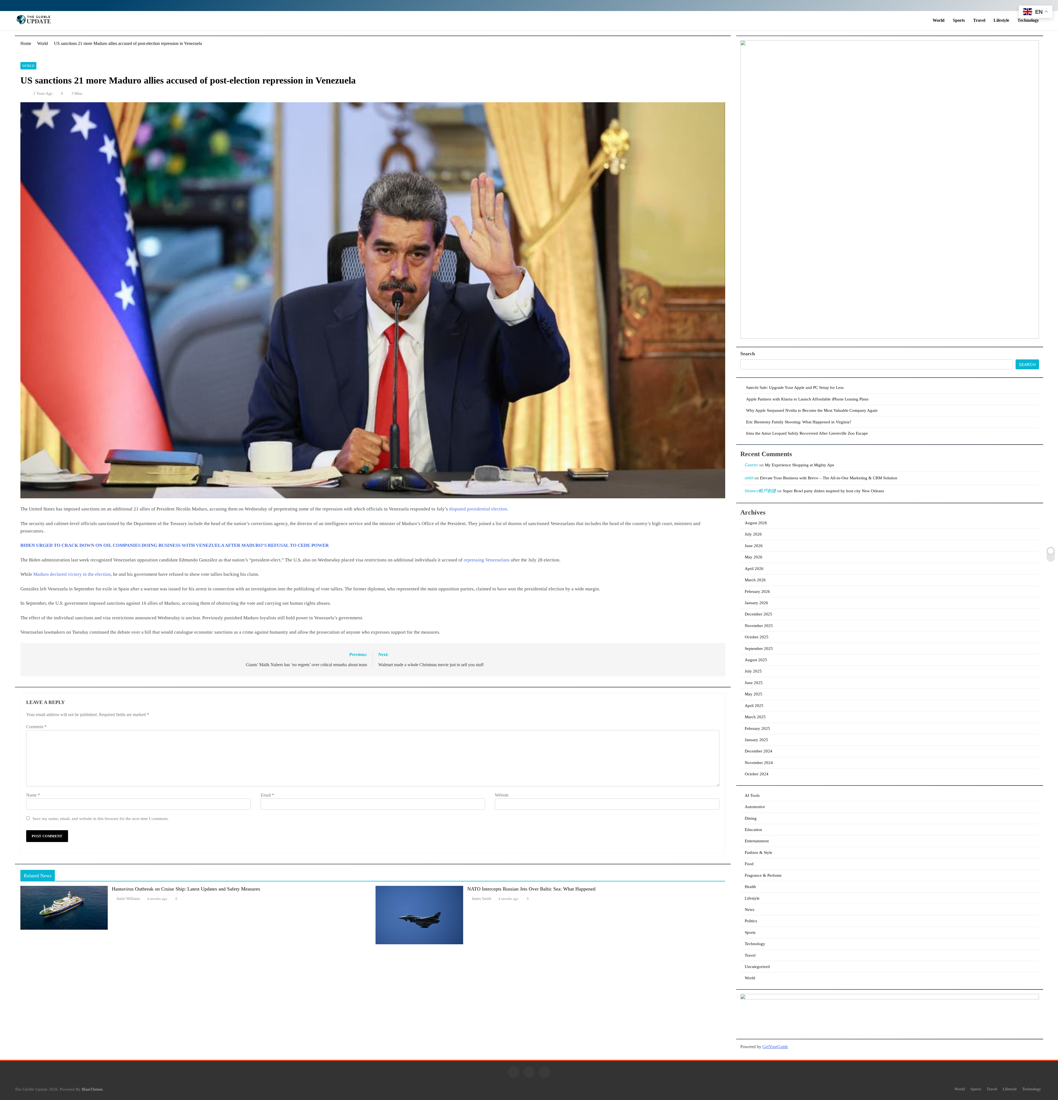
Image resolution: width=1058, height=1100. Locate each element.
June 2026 (754, 546)
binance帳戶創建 (760, 490)
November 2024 (759, 762)
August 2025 (756, 660)
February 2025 (757, 728)
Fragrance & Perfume (763, 875)
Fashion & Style (758, 852)
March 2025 (755, 717)
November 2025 (759, 625)
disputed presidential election (478, 509)
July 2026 (753, 534)
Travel (979, 20)
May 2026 (753, 557)
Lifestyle (1001, 20)
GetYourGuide (775, 1046)
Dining (751, 818)
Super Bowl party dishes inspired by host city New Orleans (833, 491)
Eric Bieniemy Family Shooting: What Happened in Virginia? (798, 422)
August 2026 (756, 523)
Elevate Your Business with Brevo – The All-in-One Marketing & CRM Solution (828, 478)
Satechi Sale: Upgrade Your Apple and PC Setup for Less (795, 387)
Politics (751, 921)
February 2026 (757, 591)
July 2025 (753, 671)
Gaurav (751, 464)
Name (33, 795)
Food (749, 864)
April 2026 (754, 568)
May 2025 (753, 694)
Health (750, 886)
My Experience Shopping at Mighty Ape (799, 465)
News (749, 909)
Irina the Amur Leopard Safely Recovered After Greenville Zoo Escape (807, 433)
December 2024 (758, 751)
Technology (1028, 20)
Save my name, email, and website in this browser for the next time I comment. (101, 818)
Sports (959, 20)
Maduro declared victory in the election (72, 574)
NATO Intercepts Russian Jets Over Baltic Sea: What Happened (531, 889)
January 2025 (756, 740)
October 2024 (756, 774)
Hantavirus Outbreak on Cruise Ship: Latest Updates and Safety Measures (186, 889)
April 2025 (754, 705)
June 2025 (754, 683)
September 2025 (759, 648)
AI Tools (752, 795)
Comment (36, 726)
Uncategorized (757, 966)
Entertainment (757, 841)
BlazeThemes (92, 1089)
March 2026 (755, 580)
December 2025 (758, 614)
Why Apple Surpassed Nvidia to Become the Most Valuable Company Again (812, 410)
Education (753, 829)
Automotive (755, 807)
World (938, 20)
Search (747, 353)
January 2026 (756, 603)
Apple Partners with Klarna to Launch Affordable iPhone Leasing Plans (807, 399)
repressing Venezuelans (487, 560)
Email (267, 795)
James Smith (481, 899)
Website (502, 795)
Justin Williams (128, 899)
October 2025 (756, 637)
